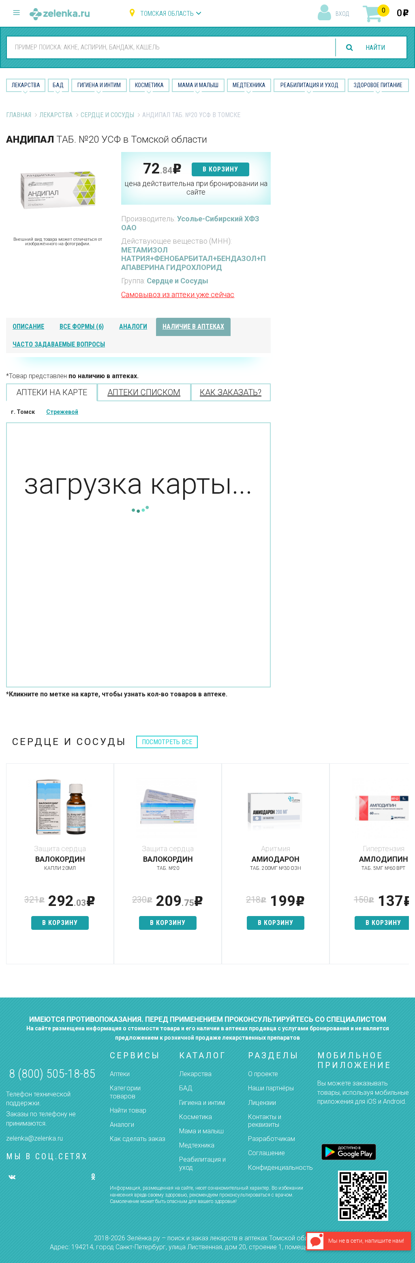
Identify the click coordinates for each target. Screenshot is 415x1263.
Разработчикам (271, 1139)
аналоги (133, 326)
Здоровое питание (378, 85)
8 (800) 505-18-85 (52, 1073)
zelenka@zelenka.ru (34, 1138)
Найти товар (128, 1110)
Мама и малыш (198, 85)
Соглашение (266, 1153)
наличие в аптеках (193, 326)
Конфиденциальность (280, 1167)
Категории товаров (125, 1092)
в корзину (220, 169)
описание (28, 326)
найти (375, 47)
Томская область (167, 13)
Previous (12, 868)
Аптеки (120, 1074)
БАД (58, 85)
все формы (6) (82, 326)
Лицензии (262, 1103)
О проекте (263, 1074)
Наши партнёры (271, 1088)
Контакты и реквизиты (264, 1120)
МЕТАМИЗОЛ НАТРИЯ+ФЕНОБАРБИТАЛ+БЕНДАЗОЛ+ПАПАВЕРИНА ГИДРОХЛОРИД (193, 259)
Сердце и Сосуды (107, 115)
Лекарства (26, 85)
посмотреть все (167, 742)
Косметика (149, 85)
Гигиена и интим (202, 1103)
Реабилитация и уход (309, 85)
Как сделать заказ (137, 1139)
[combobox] (168, 47)
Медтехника (249, 85)
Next (403, 868)
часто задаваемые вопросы (59, 344)
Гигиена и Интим (99, 85)
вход (342, 14)
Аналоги (122, 1124)
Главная (18, 115)
